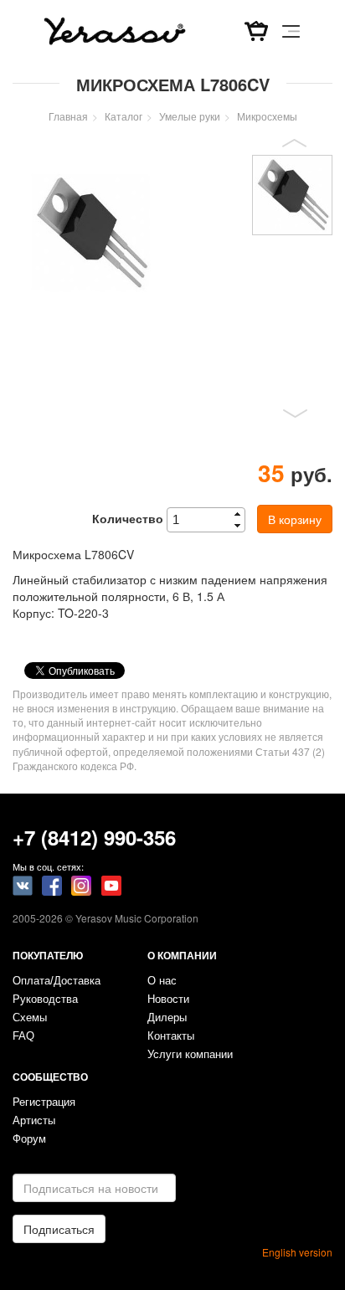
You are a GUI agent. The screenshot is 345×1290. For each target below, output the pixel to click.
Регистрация (44, 1102)
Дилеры (167, 1018)
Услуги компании (190, 1055)
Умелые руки (189, 116)
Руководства (45, 999)
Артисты (34, 1121)
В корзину (295, 519)
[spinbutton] (211, 520)
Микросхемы (267, 116)
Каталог (123, 116)
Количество (127, 518)
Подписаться (59, 1229)
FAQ (23, 1036)
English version (297, 1252)
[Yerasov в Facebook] (52, 884)
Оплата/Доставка (56, 981)
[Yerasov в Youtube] (111, 884)
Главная (68, 116)
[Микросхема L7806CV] (91, 233)
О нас (162, 981)
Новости (168, 999)
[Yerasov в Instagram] (81, 884)
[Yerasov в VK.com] (23, 884)
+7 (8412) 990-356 (94, 837)
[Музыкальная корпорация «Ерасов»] (115, 29)
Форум (29, 1139)
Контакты (170, 1036)
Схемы (30, 1018)
